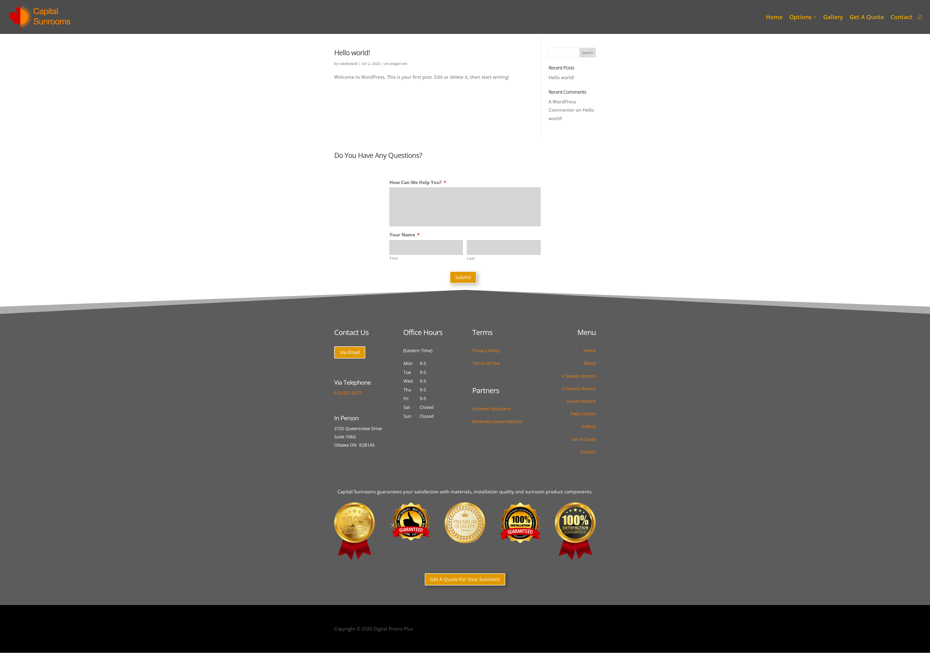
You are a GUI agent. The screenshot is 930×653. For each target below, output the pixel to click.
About (590, 363)
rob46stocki (348, 63)
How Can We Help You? (417, 182)
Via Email (350, 352)
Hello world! (352, 52)
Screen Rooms (581, 401)
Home (774, 18)
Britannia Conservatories (497, 421)
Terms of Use (485, 363)
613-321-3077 (347, 393)
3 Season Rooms (579, 388)
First (394, 258)
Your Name (404, 235)
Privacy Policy (486, 350)
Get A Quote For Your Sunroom (465, 579)
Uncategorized (395, 63)
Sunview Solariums (491, 409)
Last (471, 258)
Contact (902, 18)
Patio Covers (583, 414)
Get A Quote (867, 18)
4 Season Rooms (579, 376)
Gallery (833, 18)
